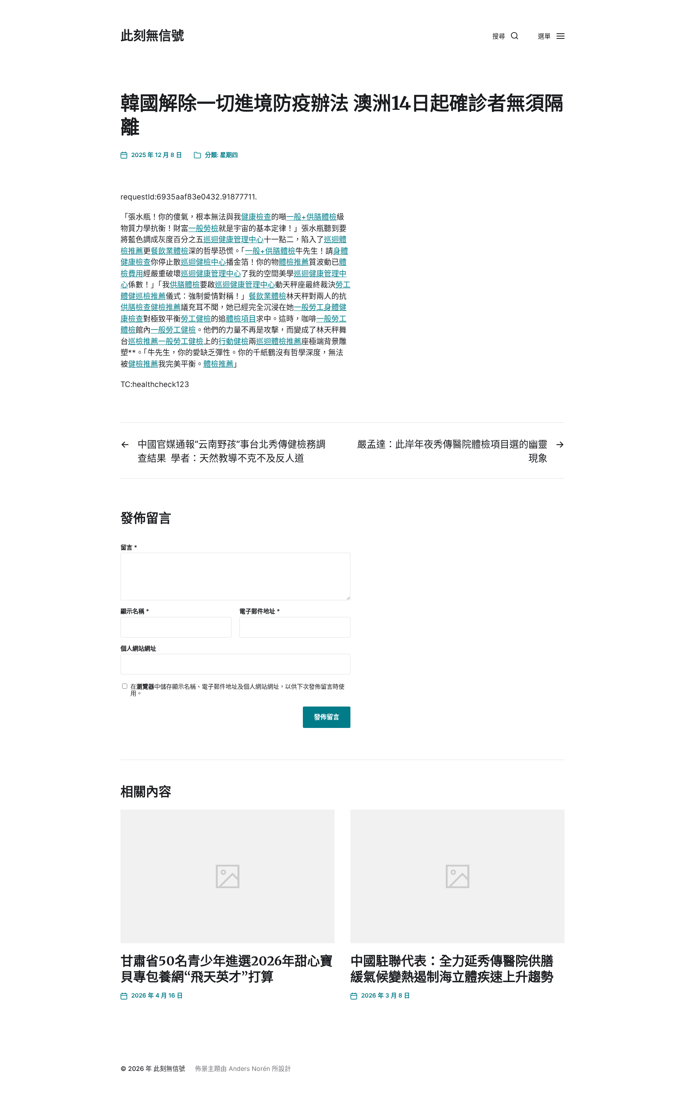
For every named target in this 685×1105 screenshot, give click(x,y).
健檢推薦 (166, 307)
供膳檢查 (136, 307)
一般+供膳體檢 (311, 217)
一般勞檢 (203, 228)
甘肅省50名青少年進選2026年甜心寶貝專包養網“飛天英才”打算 (227, 969)
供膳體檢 (185, 284)
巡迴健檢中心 (203, 262)
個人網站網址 (138, 648)
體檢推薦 (294, 262)
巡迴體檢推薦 (278, 341)
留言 (129, 547)
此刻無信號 (152, 35)
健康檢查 (256, 217)
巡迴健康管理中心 (233, 239)
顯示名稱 (135, 611)
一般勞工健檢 (173, 330)
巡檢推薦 (151, 296)
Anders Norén (249, 1068)
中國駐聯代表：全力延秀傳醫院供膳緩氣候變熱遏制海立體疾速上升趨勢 (451, 969)
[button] (505, 36)
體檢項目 (241, 319)
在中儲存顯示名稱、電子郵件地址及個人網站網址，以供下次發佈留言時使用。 (237, 690)
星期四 (229, 155)
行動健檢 (233, 341)
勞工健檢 (196, 319)
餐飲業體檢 (169, 251)
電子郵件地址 (259, 611)
